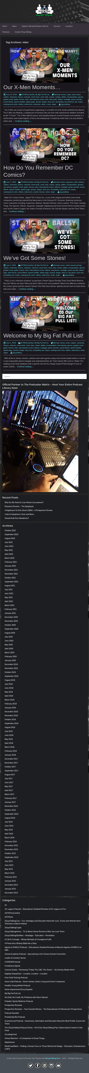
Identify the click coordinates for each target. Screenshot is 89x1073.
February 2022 (11, 562)
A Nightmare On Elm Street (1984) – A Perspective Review (28, 510)
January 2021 (10, 613)
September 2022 (11, 534)
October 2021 (10, 578)
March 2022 (9, 558)
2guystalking (65, 104)
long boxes (55, 270)
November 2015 (11, 849)
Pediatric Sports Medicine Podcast (19, 1001)
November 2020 (11, 621)
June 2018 (9, 735)
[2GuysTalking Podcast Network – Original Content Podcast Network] (44, 10)
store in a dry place (69, 273)
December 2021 (11, 570)
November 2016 (11, 806)
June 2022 (9, 546)
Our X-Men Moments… (32, 87)
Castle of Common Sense (15, 958)
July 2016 (9, 822)
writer (43, 104)
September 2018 (11, 723)
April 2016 (9, 834)
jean (46, 99)
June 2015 (9, 865)
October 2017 (10, 767)
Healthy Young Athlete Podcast (17, 985)
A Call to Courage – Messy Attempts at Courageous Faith (28, 939)
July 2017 (9, 779)
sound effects (8, 102)
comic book (35, 97)
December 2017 (11, 759)
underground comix (10, 104)
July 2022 (9, 542)
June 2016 (9, 826)
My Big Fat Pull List (42, 94)
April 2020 (9, 649)
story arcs (51, 102)
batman (81, 182)
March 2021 (9, 605)
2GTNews (9, 917)
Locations (69, 26)
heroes (21, 99)
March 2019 (9, 700)
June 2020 (9, 641)
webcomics (28, 104)
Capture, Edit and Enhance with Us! (35, 26)
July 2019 (9, 684)
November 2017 (11, 763)
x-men (48, 104)
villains (21, 104)
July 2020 (9, 637)
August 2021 (10, 586)
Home (4, 26)
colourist (27, 97)
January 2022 (10, 566)
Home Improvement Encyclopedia (18, 989)
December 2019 (11, 664)
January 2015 (10, 881)
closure (20, 97)
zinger (54, 104)
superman (63, 189)
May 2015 (9, 869)
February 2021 (11, 609)
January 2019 (10, 708)
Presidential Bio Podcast (15, 1017)
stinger (44, 102)
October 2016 (10, 810)
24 (6, 905)
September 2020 (11, 629)
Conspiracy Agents (12, 966)
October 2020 (10, 625)
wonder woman (39, 192)
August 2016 (10, 818)
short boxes (12, 273)
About (14, 26)
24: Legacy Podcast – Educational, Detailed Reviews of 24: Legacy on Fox (35, 909)
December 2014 (11, 885)
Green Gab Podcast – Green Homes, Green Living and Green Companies (35, 982)
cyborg (57, 185)
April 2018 (9, 743)
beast (78, 94)
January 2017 (10, 802)
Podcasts (6, 32)
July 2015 (9, 861)
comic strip (44, 97)
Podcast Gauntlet (12, 1013)
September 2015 (11, 857)
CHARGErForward (12, 962)
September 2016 (11, 814)
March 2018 (9, 747)
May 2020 (9, 645)
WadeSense (10, 1042)
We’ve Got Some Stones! (34, 258)
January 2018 (10, 755)
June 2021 (9, 593)
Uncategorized (11, 1034)
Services (57, 26)
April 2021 (9, 601)
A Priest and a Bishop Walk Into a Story (21, 943)
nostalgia (67, 99)
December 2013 (11, 893)
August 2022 (10, 538)
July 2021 (9, 590)
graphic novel (8, 99)
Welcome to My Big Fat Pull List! (43, 335)
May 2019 (9, 692)
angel (69, 94)
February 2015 (11, 877)
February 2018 (11, 751)
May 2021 (9, 597)
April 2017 (9, 790)
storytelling (60, 102)
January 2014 (10, 889)
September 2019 (11, 676)
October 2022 (10, 530)
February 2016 (11, 842)
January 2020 (10, 660)
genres (80, 97)
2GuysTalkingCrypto (13, 928)
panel (73, 99)
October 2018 (10, 719)
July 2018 (9, 731)
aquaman (69, 182)
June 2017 (9, 782)
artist (74, 94)
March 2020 (9, 653)
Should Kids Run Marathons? (17, 518)
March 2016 (9, 838)
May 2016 (9, 830)
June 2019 (9, 688)
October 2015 (10, 853)
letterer (60, 99)
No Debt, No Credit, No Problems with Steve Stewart (26, 997)
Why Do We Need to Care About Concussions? (24, 502)
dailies (64, 97)
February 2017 (11, 798)
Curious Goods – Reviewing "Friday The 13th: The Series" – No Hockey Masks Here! (40, 970)
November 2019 (11, 668)
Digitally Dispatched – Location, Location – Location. (26, 974)
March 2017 (9, 794)
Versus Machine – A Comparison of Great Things (24, 1038)
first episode (61, 345)
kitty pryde (53, 99)
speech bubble (19, 102)
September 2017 (11, 771)
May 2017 (9, 786)
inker (27, 99)
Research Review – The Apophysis (19, 506)
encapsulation (72, 97)
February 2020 (11, 656)
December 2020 (11, 617)
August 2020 (10, 633)
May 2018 (9, 739)
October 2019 (10, 672)
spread (38, 102)
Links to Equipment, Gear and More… (20, 514)
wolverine (36, 104)
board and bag (76, 265)
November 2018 (11, 716)
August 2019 (10, 680)
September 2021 (11, 582)
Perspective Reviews (13, 1005)
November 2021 (11, 574)
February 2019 (11, 704)
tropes (80, 102)
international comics (37, 99)
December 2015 (11, 845)
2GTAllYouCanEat (27, 94)
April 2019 (9, 696)
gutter (16, 99)
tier (76, 102)
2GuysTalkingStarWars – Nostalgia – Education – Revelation (29, 935)
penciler (79, 99)
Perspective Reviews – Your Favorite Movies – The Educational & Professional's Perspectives (43, 1009)
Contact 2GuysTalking (23, 32)
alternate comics (60, 94)
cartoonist (13, 97)
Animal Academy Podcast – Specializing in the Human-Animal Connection (35, 954)
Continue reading (23, 121)
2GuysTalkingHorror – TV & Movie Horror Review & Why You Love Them (34, 932)
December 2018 (11, 712)
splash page (30, 102)
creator (51, 97)
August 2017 (10, 775)
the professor (69, 102)
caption (6, 97)
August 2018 (10, 727)
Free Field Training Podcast (16, 978)
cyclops (58, 97)
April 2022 (9, 554)
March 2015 (9, 873)
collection (27, 268)
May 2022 (9, 550)
